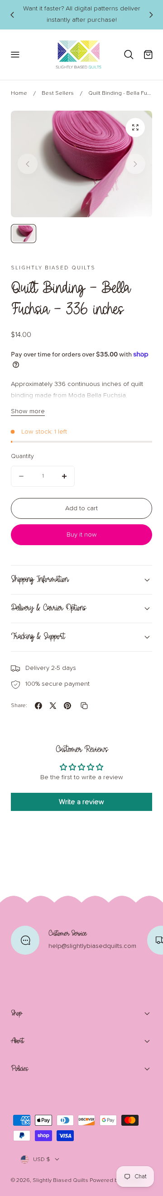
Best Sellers (58, 93)
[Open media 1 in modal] (135, 127)
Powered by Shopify (116, 1180)
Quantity (22, 456)
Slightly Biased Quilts (60, 1180)
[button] (14, 54)
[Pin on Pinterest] (67, 705)
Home (19, 93)
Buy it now (81, 535)
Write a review (81, 801)
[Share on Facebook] (38, 705)
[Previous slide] (12, 14)
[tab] (23, 233)
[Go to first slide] (151, 14)
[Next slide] (135, 164)
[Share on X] (53, 705)
